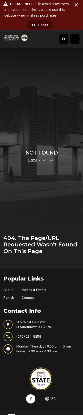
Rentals (9, 298)
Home (32, 160)
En (54, 399)
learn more (39, 24)
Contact (27, 298)
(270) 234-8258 (28, 337)
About (8, 290)
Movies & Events (33, 290)
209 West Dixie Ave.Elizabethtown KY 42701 (34, 324)
